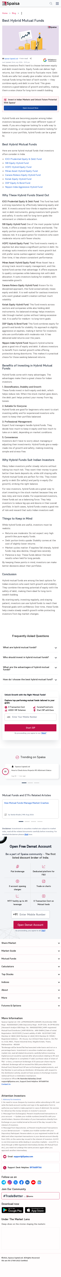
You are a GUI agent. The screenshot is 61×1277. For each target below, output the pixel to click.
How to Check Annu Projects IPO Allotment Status (31, 770)
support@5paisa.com (23, 1156)
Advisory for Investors (12, 1099)
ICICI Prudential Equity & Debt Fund (23, 158)
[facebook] (21, 1182)
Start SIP (30, 727)
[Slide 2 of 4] (27, 821)
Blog (14, 13)
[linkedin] (27, 1182)
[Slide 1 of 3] (24, 782)
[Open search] (51, 4)
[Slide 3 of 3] (36, 782)
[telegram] (3, 1182)
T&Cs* (43, 733)
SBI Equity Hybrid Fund (17, 162)
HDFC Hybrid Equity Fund (18, 166)
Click (26, 834)
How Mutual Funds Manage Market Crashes (26, 803)
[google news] (39, 1182)
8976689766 (36, 1167)
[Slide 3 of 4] (33, 821)
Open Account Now (30, 108)
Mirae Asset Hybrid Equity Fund (21, 170)
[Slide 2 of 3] (30, 782)
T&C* (43, 930)
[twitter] (15, 1182)
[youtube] (33, 1182)
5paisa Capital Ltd (11, 59)
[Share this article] (30, 58)
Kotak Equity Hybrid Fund (18, 178)
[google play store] (12, 1211)
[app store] (35, 1211)
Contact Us (6, 1084)
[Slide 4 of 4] (39, 821)
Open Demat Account (30, 924)
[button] (21, 13)
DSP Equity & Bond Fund (17, 182)
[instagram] (9, 1182)
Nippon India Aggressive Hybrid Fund (23, 186)
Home (5, 13)
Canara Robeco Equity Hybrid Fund (23, 174)
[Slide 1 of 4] (21, 821)
